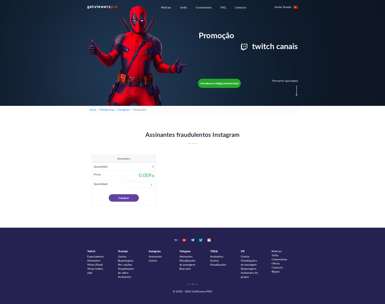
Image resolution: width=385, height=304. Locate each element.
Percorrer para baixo (285, 80)
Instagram (124, 109)
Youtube (123, 251)
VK (242, 251)
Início (93, 109)
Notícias (166, 7)
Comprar (124, 198)
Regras (276, 271)
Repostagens (125, 260)
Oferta (276, 263)
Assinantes (93, 260)
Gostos (122, 256)
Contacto (240, 7)
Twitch (91, 251)
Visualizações (218, 264)
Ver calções (125, 264)
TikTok (214, 251)
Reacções (185, 268)
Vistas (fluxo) (95, 264)
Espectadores (95, 256)
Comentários (203, 7)
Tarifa (183, 7)
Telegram (185, 251)
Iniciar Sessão (283, 7)
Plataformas (107, 109)
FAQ (223, 7)
